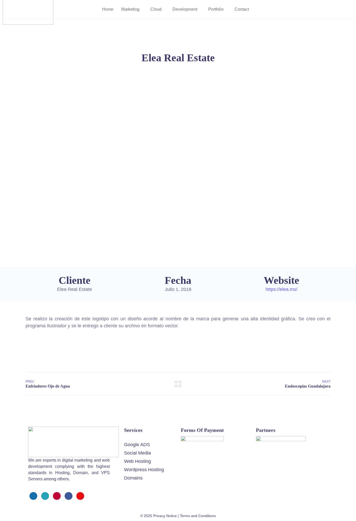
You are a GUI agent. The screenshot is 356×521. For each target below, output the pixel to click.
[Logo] (73, 430)
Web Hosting (137, 461)
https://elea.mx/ (281, 289)
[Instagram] (57, 496)
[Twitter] (45, 496)
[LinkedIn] (68, 496)
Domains (133, 478)
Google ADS (137, 444)
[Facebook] (33, 496)
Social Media (137, 453)
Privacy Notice (165, 516)
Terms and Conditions (198, 516)
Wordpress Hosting (144, 469)
